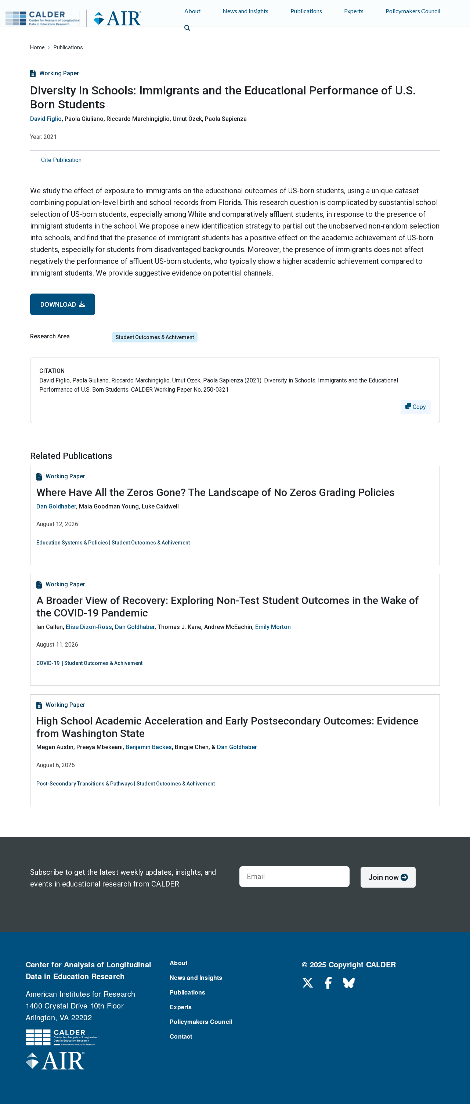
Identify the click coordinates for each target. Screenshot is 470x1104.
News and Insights (245, 10)
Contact (181, 1036)
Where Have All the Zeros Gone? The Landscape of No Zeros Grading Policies (215, 492)
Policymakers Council (413, 10)
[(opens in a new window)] (55, 1062)
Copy (418, 406)
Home (37, 47)
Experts (354, 10)
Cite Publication (61, 160)
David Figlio (46, 118)
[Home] (86, 19)
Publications (306, 10)
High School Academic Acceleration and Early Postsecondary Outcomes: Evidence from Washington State (227, 727)
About (192, 10)
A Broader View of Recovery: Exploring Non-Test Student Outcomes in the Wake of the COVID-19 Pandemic (227, 606)
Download (59, 304)
